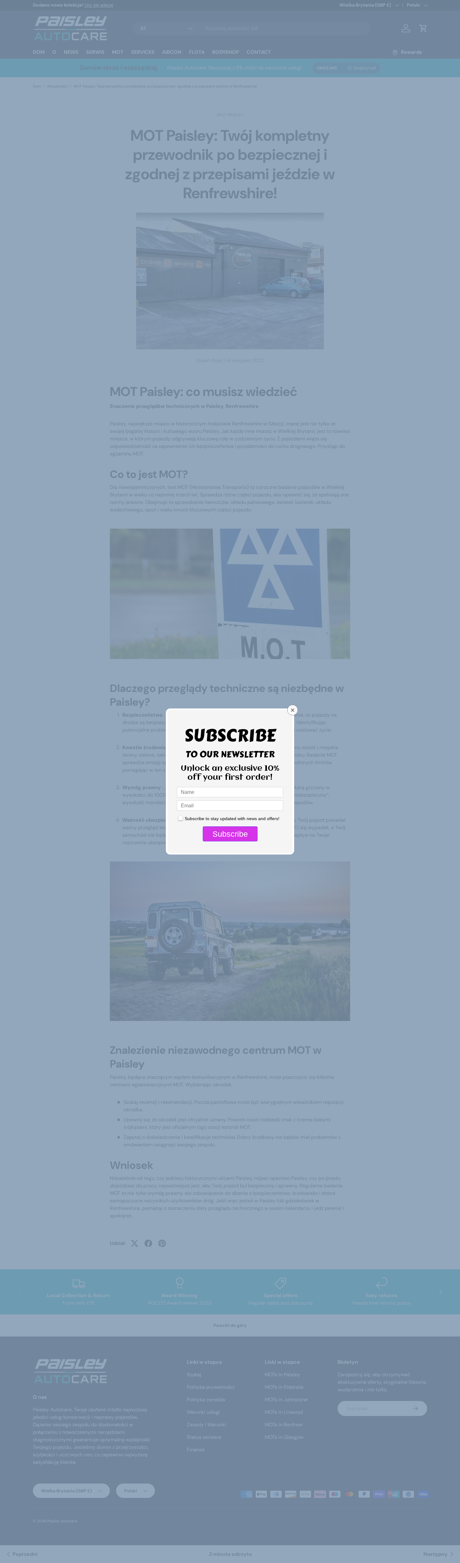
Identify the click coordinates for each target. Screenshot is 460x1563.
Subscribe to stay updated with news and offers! (232, 818)
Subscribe (230, 834)
